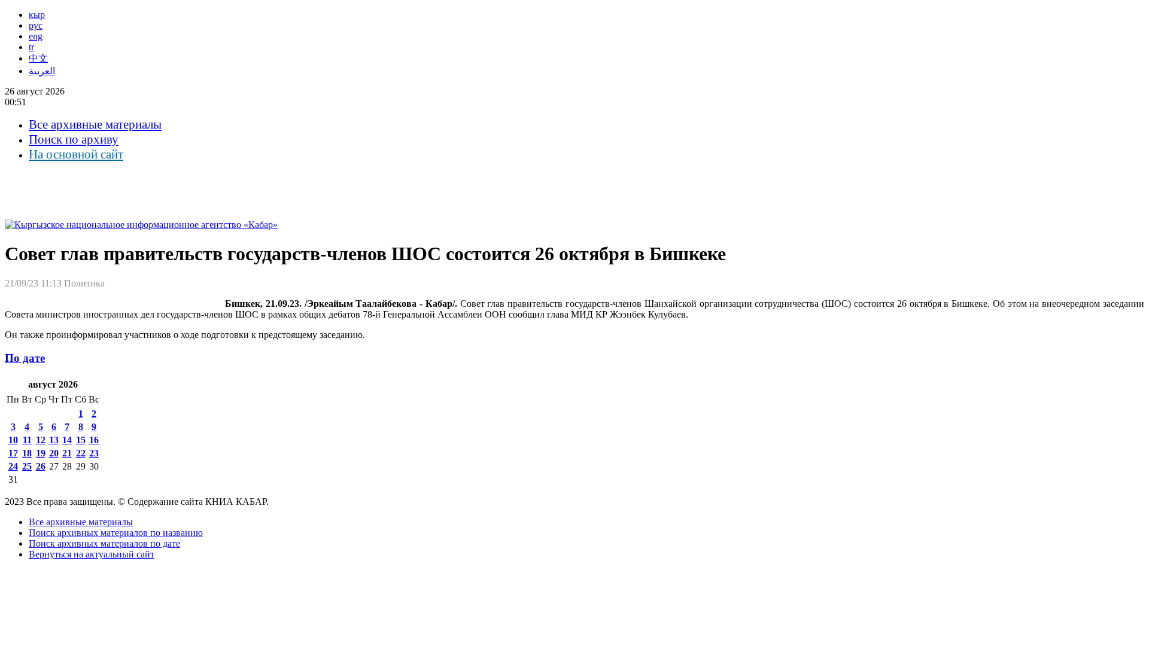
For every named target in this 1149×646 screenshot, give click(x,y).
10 (13, 440)
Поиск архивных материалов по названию (116, 533)
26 (40, 466)
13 (54, 440)
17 (13, 453)
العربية (42, 71)
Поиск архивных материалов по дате (104, 543)
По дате (25, 358)
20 (54, 453)
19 (40, 453)
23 (94, 453)
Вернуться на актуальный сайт (91, 554)
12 (40, 440)
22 (81, 453)
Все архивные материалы (95, 124)
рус (35, 25)
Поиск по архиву (73, 139)
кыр (37, 15)
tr (31, 47)
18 (27, 453)
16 (94, 440)
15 (81, 440)
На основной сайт (76, 154)
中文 (38, 58)
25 (27, 466)
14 (67, 440)
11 (27, 440)
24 (13, 466)
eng (35, 36)
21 (67, 453)
